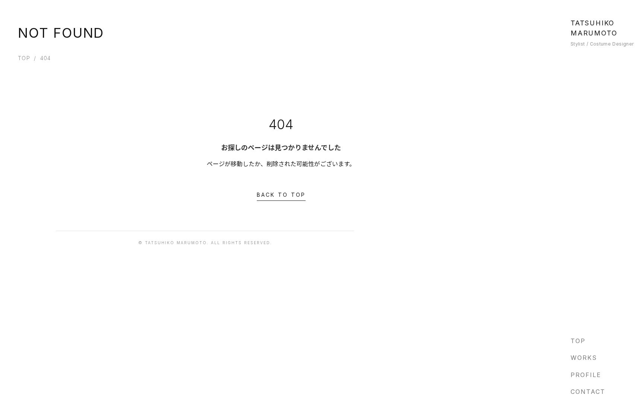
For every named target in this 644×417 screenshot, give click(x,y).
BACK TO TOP (281, 195)
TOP (24, 58)
